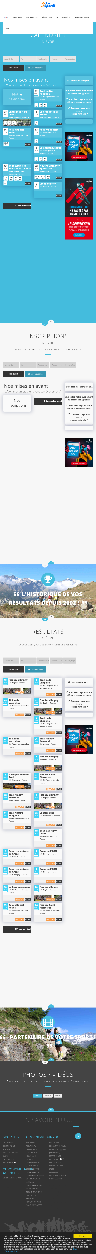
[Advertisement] (32, 253)
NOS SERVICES (32, 1143)
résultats (20, 692)
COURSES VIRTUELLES (35, 1175)
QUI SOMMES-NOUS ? (58, 1175)
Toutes (37, 1096)
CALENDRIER (8, 1143)
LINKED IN (53, 1172)
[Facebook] (78, 1136)
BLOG (5, 1156)
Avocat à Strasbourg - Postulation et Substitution (58, 1211)
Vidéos (58, 1096)
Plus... (7, 28)
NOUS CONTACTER (34, 1205)
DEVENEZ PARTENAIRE (12, 1178)
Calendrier (17, 17)
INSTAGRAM (8, 1162)
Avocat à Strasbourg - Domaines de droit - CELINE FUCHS (58, 1188)
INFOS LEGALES (55, 1179)
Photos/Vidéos (63, 17)
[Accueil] (51, 1109)
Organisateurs (81, 17)
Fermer (82, 1236)
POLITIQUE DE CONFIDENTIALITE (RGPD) (57, 1165)
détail (58, 106)
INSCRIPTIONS (9, 1146)
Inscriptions (32, 17)
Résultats (47, 17)
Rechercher (14, 68)
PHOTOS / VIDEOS (10, 1152)
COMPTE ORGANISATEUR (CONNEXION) (32, 1162)
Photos (48, 1096)
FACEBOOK (7, 1159)
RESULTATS (7, 1149)
